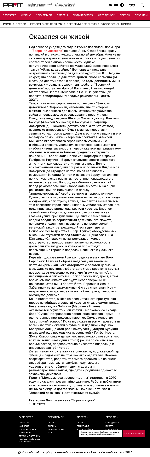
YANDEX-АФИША (85, 430)
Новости (24, 423)
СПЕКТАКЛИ (44, 15)
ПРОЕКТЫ (141, 15)
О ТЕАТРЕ (9, 15)
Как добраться (27, 430)
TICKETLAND (83, 426)
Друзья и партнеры (29, 436)
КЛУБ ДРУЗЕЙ (106, 15)
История (24, 426)
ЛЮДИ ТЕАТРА (83, 15)
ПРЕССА (125, 15)
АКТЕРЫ (62, 15)
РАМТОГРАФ (112, 430)
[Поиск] (142, 5)
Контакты (25, 433)
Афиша (81, 423)
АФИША (26, 15)
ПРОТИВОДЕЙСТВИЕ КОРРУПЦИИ (29, 440)
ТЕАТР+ (109, 426)
